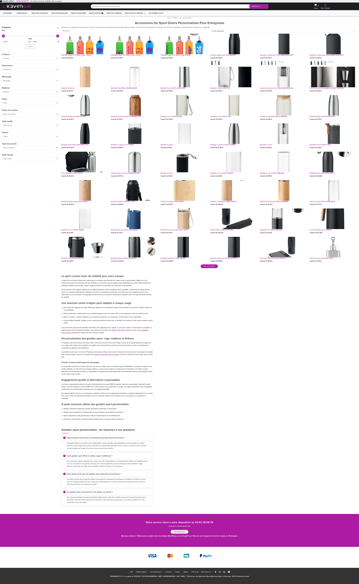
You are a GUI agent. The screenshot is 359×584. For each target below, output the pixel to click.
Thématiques (22, 13)
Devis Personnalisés (59, 13)
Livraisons (169, 572)
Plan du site (195, 572)
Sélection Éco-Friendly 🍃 (135, 13)
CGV (131, 572)
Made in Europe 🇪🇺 (96, 13)
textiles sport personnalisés (121, 330)
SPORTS (175, 18)
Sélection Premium (114, 13)
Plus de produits (209, 266)
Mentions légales (141, 572)
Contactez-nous (179, 532)
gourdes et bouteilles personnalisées (107, 354)
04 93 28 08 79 (22, 1)
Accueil (169, 18)
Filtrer (30, 46)
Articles (186, 572)
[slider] (3, 36)
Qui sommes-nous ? (156, 13)
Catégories (7, 13)
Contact (177, 572)
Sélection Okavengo (40, 13)
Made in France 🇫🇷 (78, 13)
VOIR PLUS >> (256, 6)
